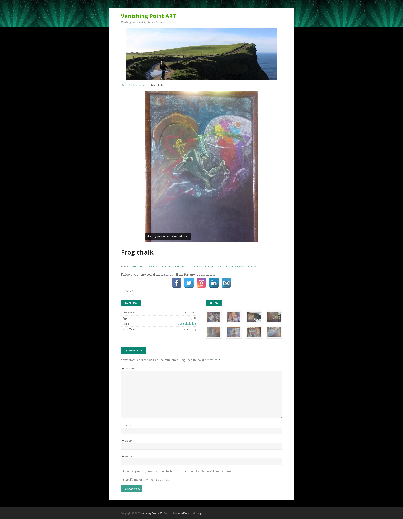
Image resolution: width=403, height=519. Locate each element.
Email (129, 440)
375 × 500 (237, 266)
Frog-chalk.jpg (187, 323)
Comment (130, 368)
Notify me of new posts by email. (147, 479)
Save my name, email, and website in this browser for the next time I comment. (180, 471)
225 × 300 (151, 266)
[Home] (123, 85)
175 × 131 (223, 266)
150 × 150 (137, 266)
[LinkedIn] (214, 283)
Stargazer (200, 513)
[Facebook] (177, 283)
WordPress (184, 513)
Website (129, 456)
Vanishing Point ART (148, 16)
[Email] (226, 283)
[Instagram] (201, 283)
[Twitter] (189, 283)
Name (129, 425)
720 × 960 (165, 266)
